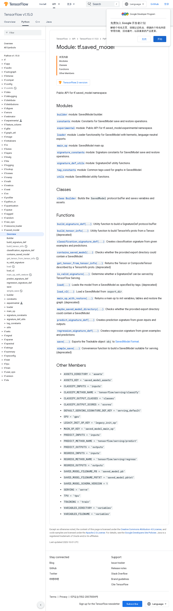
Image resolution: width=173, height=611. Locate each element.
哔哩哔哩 (54, 579)
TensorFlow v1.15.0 (18, 15)
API (54, 4)
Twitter (53, 573)
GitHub (155, 4)
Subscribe (132, 603)
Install (42, 4)
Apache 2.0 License (95, 532)
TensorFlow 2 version (75, 82)
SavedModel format (127, 341)
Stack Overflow (119, 573)
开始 (159, 39)
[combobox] (103, 4)
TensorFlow (62, 39)
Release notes (119, 568)
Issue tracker (118, 562)
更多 (69, 4)
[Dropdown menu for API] (60, 4)
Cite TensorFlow (119, 584)
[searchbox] (22, 32)
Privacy (63, 596)
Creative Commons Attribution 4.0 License (141, 529)
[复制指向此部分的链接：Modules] (76, 106)
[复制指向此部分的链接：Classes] (74, 190)
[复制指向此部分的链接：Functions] (78, 216)
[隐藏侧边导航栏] (40, 605)
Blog (52, 562)
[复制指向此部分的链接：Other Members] (89, 366)
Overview (9, 21)
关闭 (144, 39)
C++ (37, 21)
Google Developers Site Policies (140, 532)
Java (49, 21)
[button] (22, 60)
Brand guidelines (120, 579)
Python (25, 21)
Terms (53, 596)
